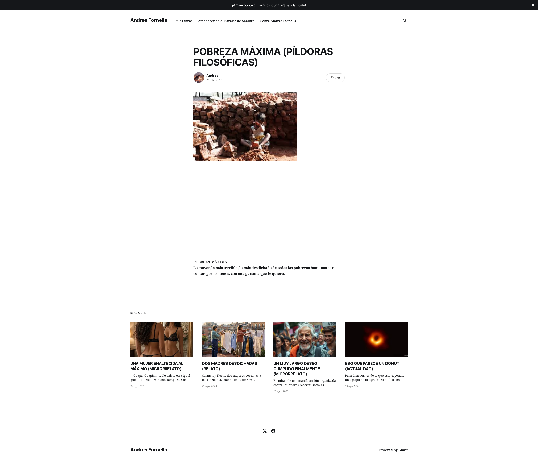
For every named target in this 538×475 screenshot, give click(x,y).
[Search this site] (404, 20)
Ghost (403, 450)
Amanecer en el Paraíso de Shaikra (226, 21)
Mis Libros (184, 21)
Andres (212, 75)
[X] (265, 431)
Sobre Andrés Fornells (278, 21)
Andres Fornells (148, 20)
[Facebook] (273, 431)
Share (335, 77)
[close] (533, 5)
